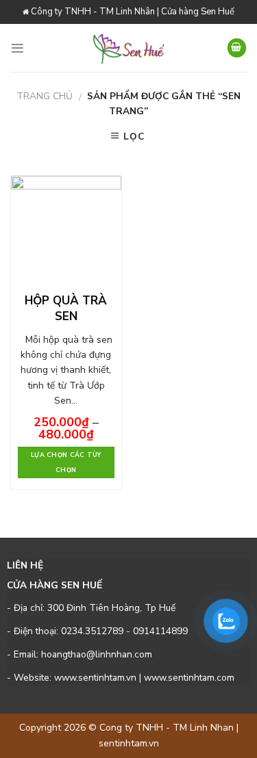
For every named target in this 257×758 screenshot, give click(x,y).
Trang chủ (44, 96)
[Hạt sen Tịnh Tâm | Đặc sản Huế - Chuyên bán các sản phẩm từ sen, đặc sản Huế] (129, 48)
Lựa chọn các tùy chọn (66, 462)
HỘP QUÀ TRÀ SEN (66, 308)
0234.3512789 (92, 631)
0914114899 (160, 631)
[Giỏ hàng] (237, 47)
